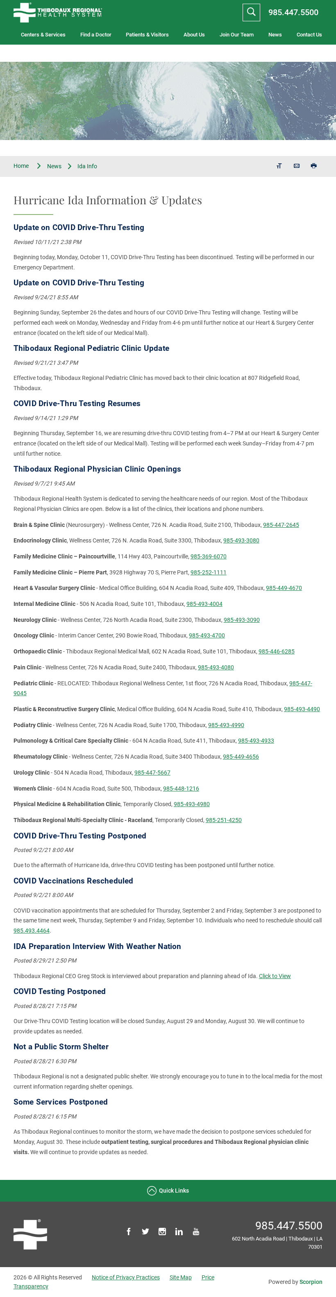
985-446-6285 (277, 651)
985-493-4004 (204, 604)
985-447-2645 (281, 525)
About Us (194, 35)
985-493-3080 (241, 540)
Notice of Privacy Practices (126, 1277)
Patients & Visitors (147, 35)
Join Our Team (237, 35)
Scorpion (311, 1282)
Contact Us (309, 35)
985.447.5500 (293, 12)
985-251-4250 (224, 820)
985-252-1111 (209, 572)
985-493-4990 (226, 725)
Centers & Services (43, 35)
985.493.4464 (32, 930)
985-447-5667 (152, 772)
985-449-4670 (284, 588)
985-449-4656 (241, 756)
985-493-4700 (207, 635)
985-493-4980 (192, 804)
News (275, 35)
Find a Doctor (95, 35)
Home (22, 166)
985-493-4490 (302, 709)
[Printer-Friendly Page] (314, 166)
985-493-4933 (256, 740)
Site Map (181, 1277)
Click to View (275, 976)
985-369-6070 (209, 556)
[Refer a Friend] (296, 166)
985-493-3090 (242, 620)
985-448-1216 (181, 788)
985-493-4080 (216, 667)
